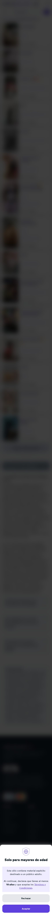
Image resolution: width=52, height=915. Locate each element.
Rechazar (26, 898)
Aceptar (26, 908)
